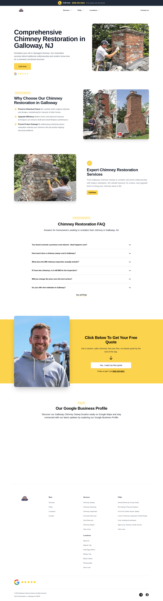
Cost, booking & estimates (127, 520)
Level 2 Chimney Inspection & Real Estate (132, 516)
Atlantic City (87, 545)
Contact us (145, 10)
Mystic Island (87, 558)
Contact (51, 516)
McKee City (87, 554)
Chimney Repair (89, 525)
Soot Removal (88, 520)
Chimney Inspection (90, 511)
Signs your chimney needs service (130, 525)
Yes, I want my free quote (111, 365)
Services (66, 10)
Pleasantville (87, 563)
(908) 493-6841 (118, 371)
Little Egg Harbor (89, 550)
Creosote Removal (89, 516)
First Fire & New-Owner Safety (128, 511)
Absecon (86, 541)
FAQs (80, 10)
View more (87, 529)
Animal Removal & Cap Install (128, 502)
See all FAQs (81, 295)
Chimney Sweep (89, 502)
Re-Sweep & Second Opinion (128, 507)
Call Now (23, 66)
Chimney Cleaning (89, 507)
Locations (93, 10)
